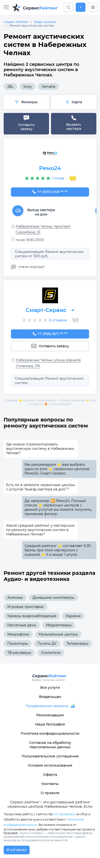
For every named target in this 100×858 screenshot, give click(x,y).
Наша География (50, 724)
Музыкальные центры (58, 634)
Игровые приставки (25, 607)
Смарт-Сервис (46, 310)
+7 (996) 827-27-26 (52, 334)
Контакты (50, 784)
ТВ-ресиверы (19, 653)
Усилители (51, 653)
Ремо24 (50, 168)
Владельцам (50, 697)
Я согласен (17, 850)
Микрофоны (18, 634)
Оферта (50, 774)
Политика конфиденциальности (50, 733)
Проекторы (17, 643)
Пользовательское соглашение (50, 756)
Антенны (15, 597)
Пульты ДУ (47, 643)
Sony (27, 86)
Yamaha (48, 86)
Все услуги (50, 687)
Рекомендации (50, 715)
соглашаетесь (64, 814)
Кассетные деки (21, 625)
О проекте (50, 793)
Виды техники (45, 22)
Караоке (73, 616)
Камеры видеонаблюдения (31, 616)
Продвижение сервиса (46, 706)
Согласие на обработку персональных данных (50, 744)
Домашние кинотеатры (53, 597)
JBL (10, 86)
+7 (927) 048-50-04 (52, 192)
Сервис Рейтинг (16, 22)
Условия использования (50, 765)
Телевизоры (77, 643)
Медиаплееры (59, 625)
